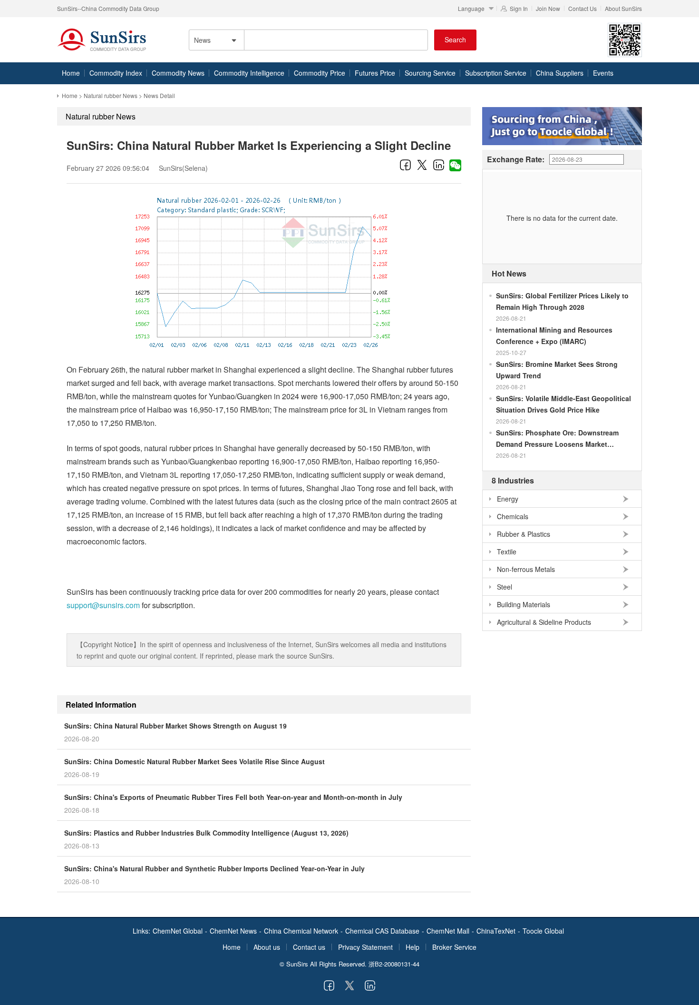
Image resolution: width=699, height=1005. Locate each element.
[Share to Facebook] (405, 164)
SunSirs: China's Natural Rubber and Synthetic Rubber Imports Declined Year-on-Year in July (214, 868)
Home (71, 73)
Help (412, 947)
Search (455, 39)
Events (603, 73)
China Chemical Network (301, 930)
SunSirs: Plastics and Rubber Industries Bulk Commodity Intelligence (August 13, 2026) (206, 833)
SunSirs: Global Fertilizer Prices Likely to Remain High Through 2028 (562, 301)
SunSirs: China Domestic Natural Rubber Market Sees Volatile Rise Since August (194, 761)
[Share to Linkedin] (439, 164)
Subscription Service (495, 73)
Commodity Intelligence (249, 73)
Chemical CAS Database (382, 930)
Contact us (309, 947)
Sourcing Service (430, 73)
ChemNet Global (178, 930)
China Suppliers (559, 73)
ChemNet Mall (448, 930)
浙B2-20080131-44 (394, 963)
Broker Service (454, 947)
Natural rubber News (110, 95)
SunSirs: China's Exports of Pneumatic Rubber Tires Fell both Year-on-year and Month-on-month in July (233, 797)
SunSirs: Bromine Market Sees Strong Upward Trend (557, 369)
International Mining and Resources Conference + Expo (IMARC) (554, 335)
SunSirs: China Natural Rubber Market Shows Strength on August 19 (175, 725)
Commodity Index (115, 73)
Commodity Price (319, 73)
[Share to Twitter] (422, 164)
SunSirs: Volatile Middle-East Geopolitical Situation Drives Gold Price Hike (563, 404)
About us (266, 947)
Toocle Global (543, 930)
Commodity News (178, 73)
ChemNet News (233, 930)
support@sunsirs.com (103, 605)
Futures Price (375, 73)
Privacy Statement (365, 947)
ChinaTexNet (495, 930)
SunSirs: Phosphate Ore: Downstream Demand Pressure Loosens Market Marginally (557, 439)
